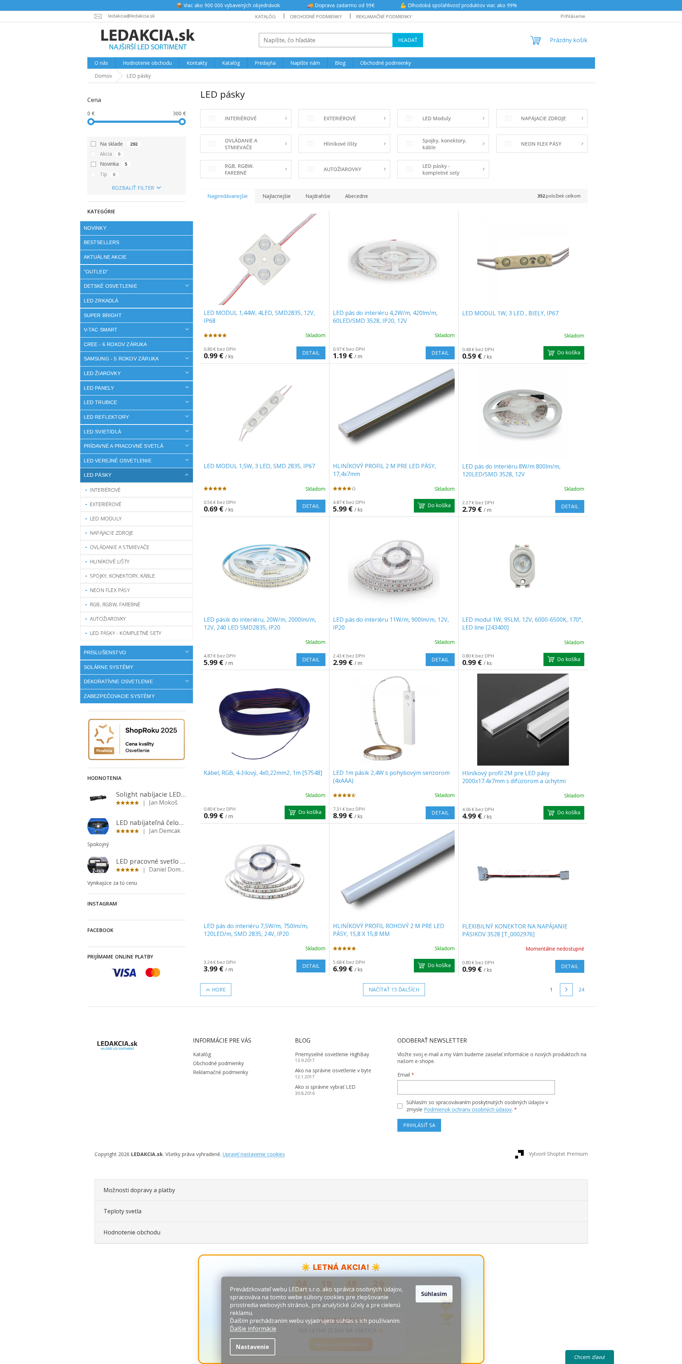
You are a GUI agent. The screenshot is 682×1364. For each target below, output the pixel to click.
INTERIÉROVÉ (105, 489)
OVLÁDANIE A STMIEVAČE (119, 547)
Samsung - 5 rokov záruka (121, 358)
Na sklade (119, 143)
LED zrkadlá (101, 301)
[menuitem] (101, 63)
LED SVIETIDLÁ (102, 432)
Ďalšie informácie (253, 1329)
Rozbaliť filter (133, 187)
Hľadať (407, 40)
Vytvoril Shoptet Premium (558, 1153)
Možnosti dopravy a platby (139, 1190)
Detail (311, 352)
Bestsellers (102, 242)
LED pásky (98, 475)
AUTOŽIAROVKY (108, 618)
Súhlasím (434, 1294)
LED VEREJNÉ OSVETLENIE (117, 460)
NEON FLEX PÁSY (110, 590)
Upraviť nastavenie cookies (254, 1154)
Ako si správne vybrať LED (325, 1086)
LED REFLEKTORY (106, 417)
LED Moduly (105, 518)
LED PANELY (99, 388)
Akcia (110, 153)
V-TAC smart (101, 329)
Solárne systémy (109, 667)
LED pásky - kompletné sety (125, 633)
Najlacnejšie (276, 196)
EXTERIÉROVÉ (105, 504)
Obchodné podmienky (316, 16)
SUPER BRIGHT (103, 315)
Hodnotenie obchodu (131, 1232)
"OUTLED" (96, 272)
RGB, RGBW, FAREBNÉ (115, 604)
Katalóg (265, 16)
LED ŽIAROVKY (102, 373)
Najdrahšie (317, 196)
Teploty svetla (122, 1211)
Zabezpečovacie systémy (119, 696)
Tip (108, 174)
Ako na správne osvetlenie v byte (333, 1070)
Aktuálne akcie (105, 257)
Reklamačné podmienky (384, 16)
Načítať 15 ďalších (394, 989)
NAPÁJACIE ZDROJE (111, 532)
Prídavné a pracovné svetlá (124, 446)
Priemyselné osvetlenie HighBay (332, 1054)
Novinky (95, 228)
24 (581, 989)
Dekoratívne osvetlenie (118, 681)
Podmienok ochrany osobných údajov (468, 1109)
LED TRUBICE (100, 402)
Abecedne (356, 196)
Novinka (113, 163)
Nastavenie (252, 1347)
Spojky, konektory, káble (122, 575)
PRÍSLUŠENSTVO (105, 652)
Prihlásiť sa (419, 1125)
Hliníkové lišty (109, 561)
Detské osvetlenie (110, 286)
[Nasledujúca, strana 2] (566, 989)
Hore (219, 989)
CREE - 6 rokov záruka (115, 344)
